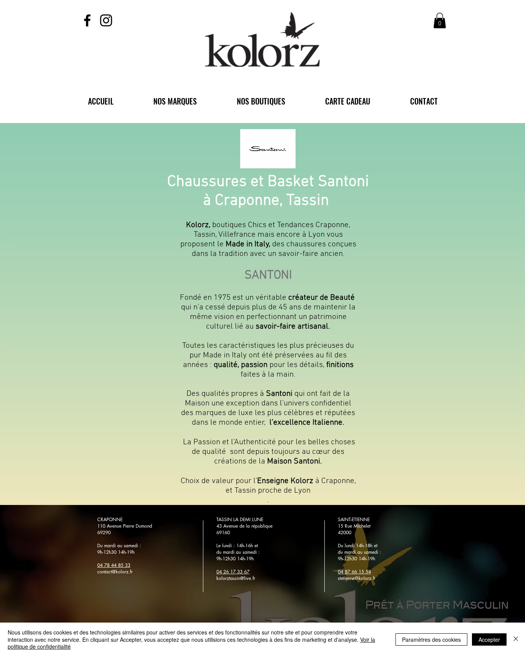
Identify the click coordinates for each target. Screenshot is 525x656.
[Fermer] (515, 639)
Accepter (489, 639)
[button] (439, 20)
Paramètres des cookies (431, 639)
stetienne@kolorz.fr (356, 578)
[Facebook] (87, 20)
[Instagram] (106, 20)
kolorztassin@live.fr (235, 578)
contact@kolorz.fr (115, 571)
